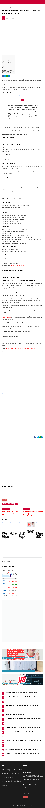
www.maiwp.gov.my (6, 317)
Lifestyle (8, 7)
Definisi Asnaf (4, 57)
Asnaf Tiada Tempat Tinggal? (7, 60)
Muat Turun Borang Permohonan (8, 71)
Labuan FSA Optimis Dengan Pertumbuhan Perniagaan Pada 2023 (10, 513)
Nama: (24, 787)
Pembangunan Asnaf (6, 63)
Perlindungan (4, 65)
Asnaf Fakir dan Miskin (6, 58)
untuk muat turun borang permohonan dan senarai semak (18, 273)
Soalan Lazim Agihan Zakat (7, 72)
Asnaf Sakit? (4, 61)
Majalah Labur (6, 1)
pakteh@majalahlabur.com (28, 780)
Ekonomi (3, 66)
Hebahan (4, 7)
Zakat (11, 7)
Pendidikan (4, 67)
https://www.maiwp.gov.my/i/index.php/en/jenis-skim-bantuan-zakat (21, 348)
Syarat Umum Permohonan (7, 70)
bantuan (4, 503)
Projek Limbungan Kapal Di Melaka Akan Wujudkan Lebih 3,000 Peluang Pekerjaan (33, 513)
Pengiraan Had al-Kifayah (17, 265)
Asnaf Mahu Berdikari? (6, 62)
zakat (16, 503)
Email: (3, 494)
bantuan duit (11, 503)
